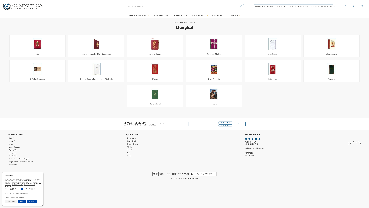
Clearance (233, 15)
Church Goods (160, 15)
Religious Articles (138, 15)
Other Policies (13, 156)
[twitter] (259, 139)
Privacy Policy (13, 153)
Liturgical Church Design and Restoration (21, 162)
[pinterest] (253, 139)
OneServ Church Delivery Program (19, 159)
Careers (11, 144)
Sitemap (129, 156)
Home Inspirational (225, 122)
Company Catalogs (326, 6)
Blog (285, 6)
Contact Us (293, 6)
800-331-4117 (339, 6)
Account (357, 6)
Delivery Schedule (303, 6)
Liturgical (192, 22)
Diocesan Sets (315, 6)
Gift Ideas (217, 15)
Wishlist (129, 147)
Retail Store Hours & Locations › (254, 148)
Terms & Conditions (14, 147)
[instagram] (246, 139)
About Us (279, 6)
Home (176, 22)
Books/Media (180, 15)
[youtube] (256, 139)
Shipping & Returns (14, 150)
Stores (348, 6)
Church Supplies (225, 125)
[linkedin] (249, 139)
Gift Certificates (131, 138)
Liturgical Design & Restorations (264, 6)
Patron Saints (199, 15)
